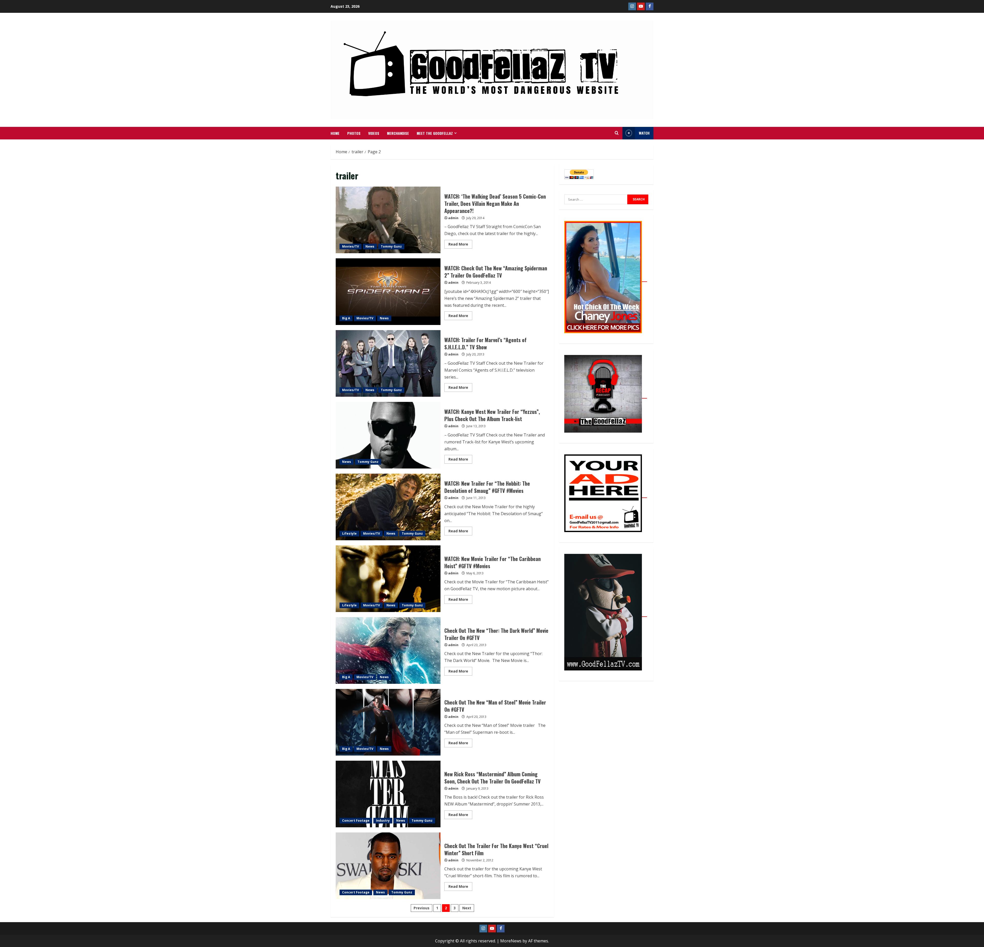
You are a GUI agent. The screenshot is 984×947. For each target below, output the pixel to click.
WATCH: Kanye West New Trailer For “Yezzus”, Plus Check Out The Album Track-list (388, 435)
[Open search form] (617, 133)
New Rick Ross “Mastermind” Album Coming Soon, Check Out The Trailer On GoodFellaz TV (388, 794)
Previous (421, 907)
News (369, 246)
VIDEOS (373, 133)
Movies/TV (350, 246)
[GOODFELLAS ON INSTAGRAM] (632, 6)
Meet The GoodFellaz (435, 133)
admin (453, 218)
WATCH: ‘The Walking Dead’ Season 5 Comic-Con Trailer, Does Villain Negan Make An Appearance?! (388, 220)
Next (466, 907)
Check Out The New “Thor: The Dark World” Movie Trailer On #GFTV (388, 650)
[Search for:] (595, 199)
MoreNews (510, 941)
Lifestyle (349, 533)
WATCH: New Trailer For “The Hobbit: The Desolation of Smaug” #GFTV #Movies (388, 507)
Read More (460, 243)
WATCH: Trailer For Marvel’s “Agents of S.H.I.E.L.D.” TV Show (388, 363)
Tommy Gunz (391, 246)
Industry (383, 820)
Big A (346, 318)
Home (335, 133)
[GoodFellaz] (605, 614)
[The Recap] (605, 395)
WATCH (644, 133)
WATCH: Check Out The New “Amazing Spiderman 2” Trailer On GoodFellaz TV (388, 291)
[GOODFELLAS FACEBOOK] (649, 6)
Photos (354, 133)
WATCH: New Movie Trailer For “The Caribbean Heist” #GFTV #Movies (388, 578)
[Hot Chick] (605, 279)
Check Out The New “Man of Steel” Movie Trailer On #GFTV (388, 722)
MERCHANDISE (398, 133)
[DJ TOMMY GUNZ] (641, 6)
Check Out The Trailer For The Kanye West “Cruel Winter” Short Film (388, 865)
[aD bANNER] (605, 495)
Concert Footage (356, 820)
